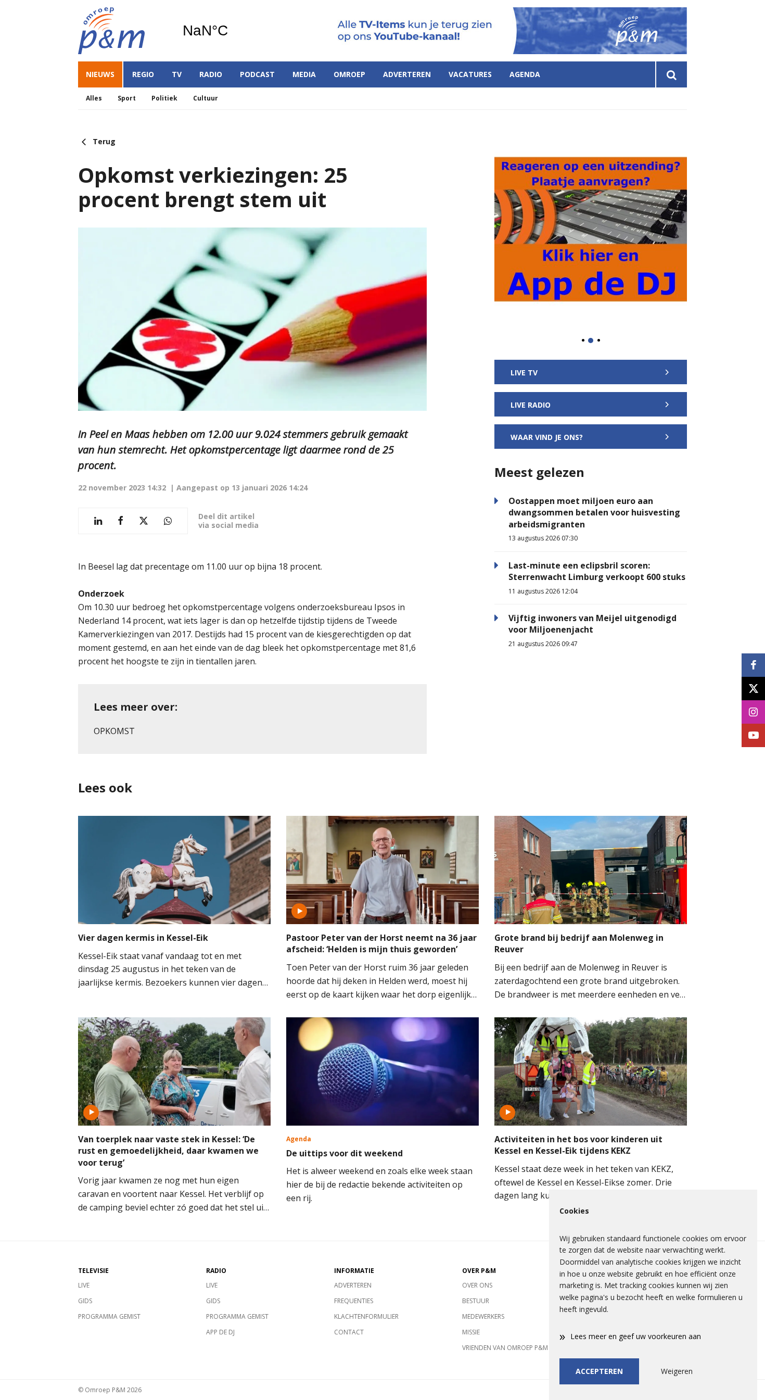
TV (177, 74)
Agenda (524, 74)
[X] (753, 688)
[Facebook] (753, 665)
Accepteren (599, 1371)
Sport (127, 98)
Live (84, 1285)
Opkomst (114, 731)
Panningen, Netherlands (231, 30)
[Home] (122, 30)
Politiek (164, 98)
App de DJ (220, 1332)
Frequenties (353, 1300)
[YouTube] (753, 735)
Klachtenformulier (366, 1316)
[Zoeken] (671, 74)
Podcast (257, 74)
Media (304, 74)
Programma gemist (109, 1316)
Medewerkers (483, 1316)
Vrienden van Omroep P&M (505, 1347)
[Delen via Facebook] (120, 521)
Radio (210, 74)
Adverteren (407, 74)
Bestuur (475, 1300)
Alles (94, 98)
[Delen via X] (143, 521)
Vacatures (470, 74)
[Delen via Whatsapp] (168, 521)
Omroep (349, 74)
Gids (85, 1300)
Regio (143, 74)
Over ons (477, 1285)
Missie (471, 1332)
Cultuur (205, 98)
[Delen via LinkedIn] (98, 521)
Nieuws (100, 74)
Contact (349, 1332)
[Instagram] (753, 712)
